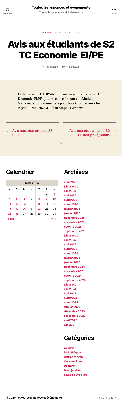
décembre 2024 (74, 266)
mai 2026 (70, 195)
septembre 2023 (75, 315)
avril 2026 (70, 199)
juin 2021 (70, 324)
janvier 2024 (72, 306)
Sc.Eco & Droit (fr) (67, 32)
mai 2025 (70, 244)
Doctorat (69, 365)
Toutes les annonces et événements (61, 7)
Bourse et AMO (73, 356)
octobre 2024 (73, 275)
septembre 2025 (75, 231)
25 (9, 213)
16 (46, 203)
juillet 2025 (71, 235)
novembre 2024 (74, 271)
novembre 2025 (74, 222)
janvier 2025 (72, 262)
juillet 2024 (71, 284)
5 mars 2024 (73, 66)
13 (24, 203)
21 (31, 208)
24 (54, 208)
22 (39, 208)
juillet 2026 (71, 186)
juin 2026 (70, 191)
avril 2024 (70, 297)
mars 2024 (71, 302)
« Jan (10, 218)
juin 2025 (70, 240)
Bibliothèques (73, 352)
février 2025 (72, 257)
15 (39, 203)
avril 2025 (70, 248)
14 (31, 203)
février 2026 (72, 208)
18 (9, 208)
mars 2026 (71, 204)
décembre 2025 (74, 217)
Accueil (47, 32)
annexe (54, 66)
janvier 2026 (72, 213)
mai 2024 (70, 293)
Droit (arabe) (72, 370)
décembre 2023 (74, 311)
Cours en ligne (73, 361)
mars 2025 (71, 253)
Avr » (53, 218)
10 (54, 198)
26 (16, 213)
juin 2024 (70, 289)
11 (9, 203)
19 (17, 208)
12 (17, 203)
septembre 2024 (75, 280)
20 (24, 208)
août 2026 (70, 182)
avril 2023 (70, 320)
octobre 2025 (73, 226)
